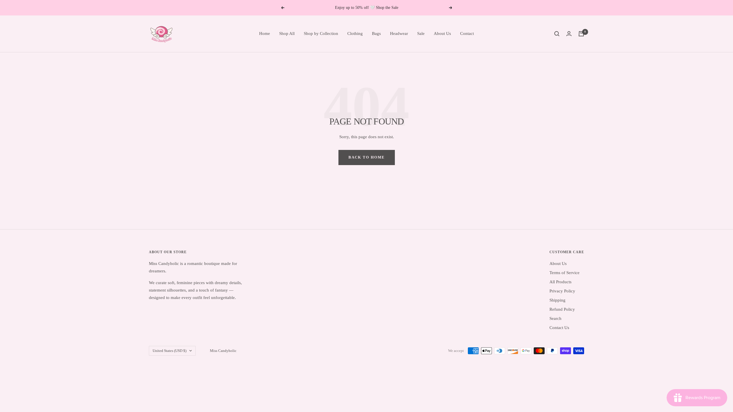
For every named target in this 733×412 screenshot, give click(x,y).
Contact (467, 33)
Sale (421, 33)
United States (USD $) (169, 350)
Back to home (366, 157)
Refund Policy (562, 309)
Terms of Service (564, 272)
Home (264, 33)
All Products (560, 282)
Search (555, 318)
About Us (442, 33)
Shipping (557, 300)
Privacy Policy (562, 291)
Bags (376, 33)
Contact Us (559, 327)
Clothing (355, 33)
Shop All (287, 33)
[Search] (556, 33)
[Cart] (581, 33)
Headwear (399, 33)
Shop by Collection (321, 33)
